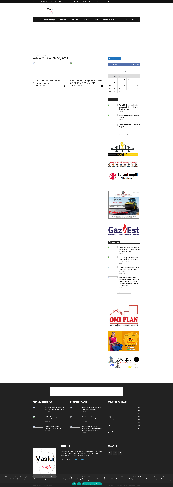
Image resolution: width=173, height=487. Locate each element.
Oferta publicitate (93, 1)
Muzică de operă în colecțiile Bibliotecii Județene (46, 81)
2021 (39, 55)
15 (110, 85)
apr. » (126, 94)
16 (115, 85)
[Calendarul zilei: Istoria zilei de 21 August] (113, 127)
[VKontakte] (108, 1)
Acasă (51, 1)
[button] (137, 20)
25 (124, 88)
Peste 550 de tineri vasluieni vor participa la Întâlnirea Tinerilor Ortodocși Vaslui (129, 107)
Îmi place (136, 64)
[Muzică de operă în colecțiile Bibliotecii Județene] (49, 70)
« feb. (121, 94)
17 (120, 85)
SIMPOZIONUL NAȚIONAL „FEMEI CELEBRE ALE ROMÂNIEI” (86, 81)
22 (110, 88)
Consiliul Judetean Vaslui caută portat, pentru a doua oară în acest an (129, 269)
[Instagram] (105, 1)
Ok (74, 484)
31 (120, 91)
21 (137, 85)
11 (124, 83)
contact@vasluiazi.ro (77, 459)
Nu (79, 484)
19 (128, 85)
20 (133, 85)
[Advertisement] (86, 37)
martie (45, 55)
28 (137, 88)
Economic (72, 1)
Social (84, 1)
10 (120, 83)
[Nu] (170, 481)
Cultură (66, 1)
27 (133, 88)
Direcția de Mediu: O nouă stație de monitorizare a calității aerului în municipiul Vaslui (129, 249)
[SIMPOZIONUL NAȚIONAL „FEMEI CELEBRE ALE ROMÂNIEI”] (86, 70)
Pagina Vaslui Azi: (114, 59)
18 (124, 85)
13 (133, 83)
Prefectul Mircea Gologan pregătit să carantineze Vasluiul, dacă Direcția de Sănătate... (92, 428)
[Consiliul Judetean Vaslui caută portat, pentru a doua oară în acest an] (113, 269)
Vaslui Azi (36, 86)
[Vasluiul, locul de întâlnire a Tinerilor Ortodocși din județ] (38, 429)
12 (128, 83)
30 (115, 91)
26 (128, 88)
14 (137, 83)
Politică (79, 1)
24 (120, 88)
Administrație (58, 1)
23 (115, 88)
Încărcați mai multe (123, 135)
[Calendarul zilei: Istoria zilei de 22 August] (113, 117)
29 (110, 91)
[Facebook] (102, 1)
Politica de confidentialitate (92, 484)
